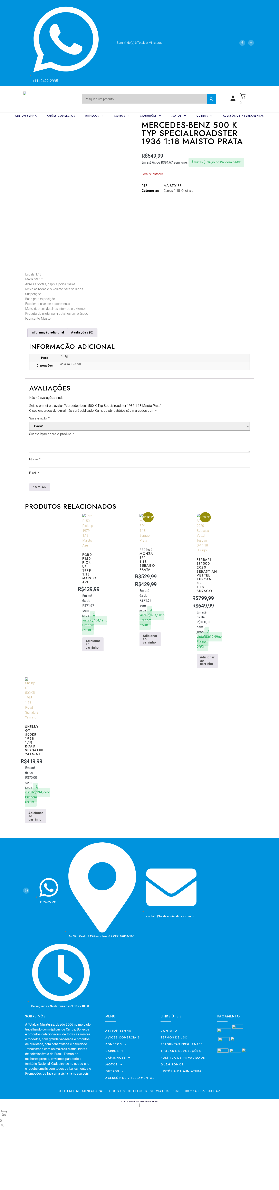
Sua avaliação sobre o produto (51, 434)
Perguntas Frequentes (182, 1044)
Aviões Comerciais (61, 116)
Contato (169, 1031)
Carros (119, 116)
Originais (187, 190)
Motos (177, 116)
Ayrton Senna (25, 116)
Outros (202, 116)
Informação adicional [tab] (47, 332)
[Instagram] (251, 43)
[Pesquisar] (211, 99)
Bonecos (92, 116)
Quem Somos (172, 1064)
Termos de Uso (174, 1037)
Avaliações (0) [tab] (82, 332)
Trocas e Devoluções (181, 1051)
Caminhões (148, 116)
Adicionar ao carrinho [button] (93, 644)
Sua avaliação (39, 418)
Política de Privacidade (183, 1058)
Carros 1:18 (172, 190)
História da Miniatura (181, 1071)
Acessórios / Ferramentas (243, 116)
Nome (35, 459)
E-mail (34, 473)
